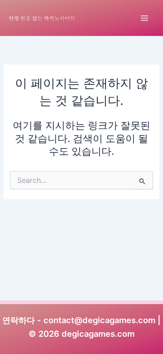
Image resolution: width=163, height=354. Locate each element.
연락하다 (18, 320)
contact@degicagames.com (99, 320)
